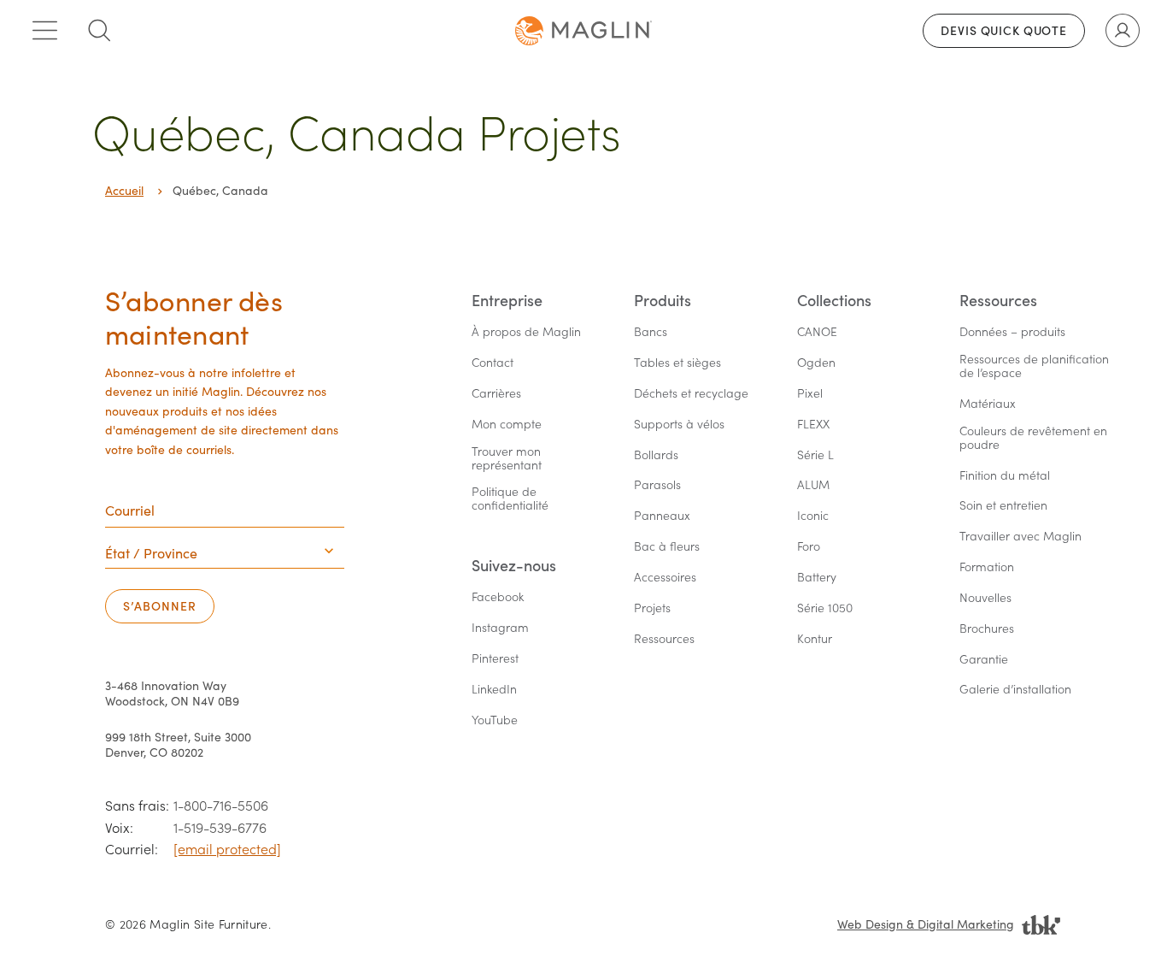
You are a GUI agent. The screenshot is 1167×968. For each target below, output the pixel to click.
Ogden (816, 363)
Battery (816, 577)
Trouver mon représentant (508, 459)
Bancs (650, 332)
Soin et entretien (1003, 506)
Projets (652, 608)
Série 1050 (825, 608)
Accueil (124, 190)
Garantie (983, 659)
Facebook (498, 597)
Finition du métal (1004, 476)
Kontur (814, 639)
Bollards (656, 455)
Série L (815, 455)
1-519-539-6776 (220, 827)
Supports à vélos (679, 424)
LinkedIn (494, 689)
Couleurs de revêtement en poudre (1035, 438)
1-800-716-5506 (220, 805)
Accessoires (665, 577)
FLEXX (813, 424)
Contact (492, 363)
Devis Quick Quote (1004, 30)
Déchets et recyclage (691, 394)
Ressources (664, 639)
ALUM (813, 485)
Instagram (500, 628)
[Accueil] (583, 30)
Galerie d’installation (1015, 689)
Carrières (496, 394)
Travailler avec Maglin (1020, 536)
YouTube (495, 720)
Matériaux (987, 404)
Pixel (810, 394)
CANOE (817, 332)
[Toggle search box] (99, 31)
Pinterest (495, 659)
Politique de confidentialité (510, 499)
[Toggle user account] (1122, 31)
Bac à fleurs (667, 547)
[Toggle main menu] (44, 31)
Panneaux (662, 516)
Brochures (986, 629)
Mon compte (507, 424)
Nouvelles (985, 598)
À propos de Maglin (526, 332)
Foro (808, 547)
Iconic (813, 516)
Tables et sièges (677, 363)
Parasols (657, 485)
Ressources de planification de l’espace (1035, 366)
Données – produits (1012, 332)
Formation (986, 567)
